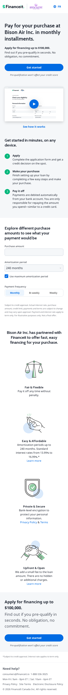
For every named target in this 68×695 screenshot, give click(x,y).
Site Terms (25, 684)
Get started (34, 67)
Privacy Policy (28, 522)
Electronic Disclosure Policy (48, 684)
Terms (44, 522)
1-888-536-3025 (39, 674)
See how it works (34, 126)
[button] (34, 104)
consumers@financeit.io (16, 674)
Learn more (34, 461)
